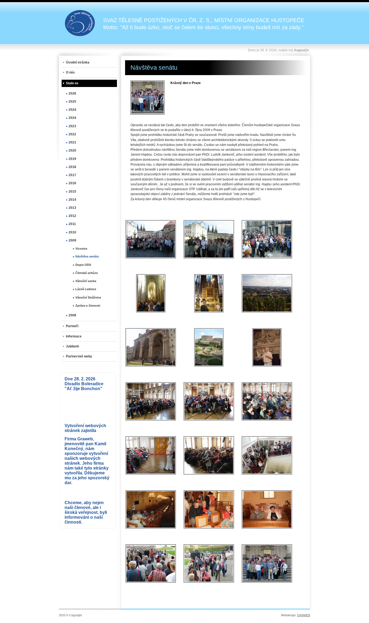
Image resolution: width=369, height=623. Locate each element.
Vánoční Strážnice (88, 297)
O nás (70, 72)
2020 (72, 150)
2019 (72, 159)
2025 (72, 101)
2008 (72, 315)
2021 (72, 142)
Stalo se (72, 83)
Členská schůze (86, 272)
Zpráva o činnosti (87, 305)
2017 (72, 175)
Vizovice (81, 248)
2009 (72, 240)
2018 (72, 167)
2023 (72, 126)
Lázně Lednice (85, 289)
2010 (72, 232)
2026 (72, 93)
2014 (72, 200)
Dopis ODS (83, 264)
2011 (72, 224)
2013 (72, 208)
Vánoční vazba (85, 281)
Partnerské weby (79, 356)
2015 (72, 191)
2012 (72, 216)
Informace (74, 336)
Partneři (72, 326)
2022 (72, 134)
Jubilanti (72, 346)
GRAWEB (303, 615)
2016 (72, 183)
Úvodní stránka (77, 62)
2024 (72, 110)
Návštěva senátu (87, 256)
